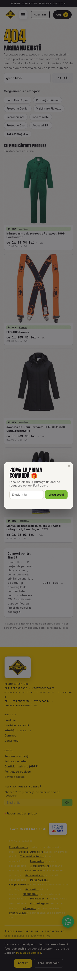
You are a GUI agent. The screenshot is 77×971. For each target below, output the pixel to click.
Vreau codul (56, 494)
